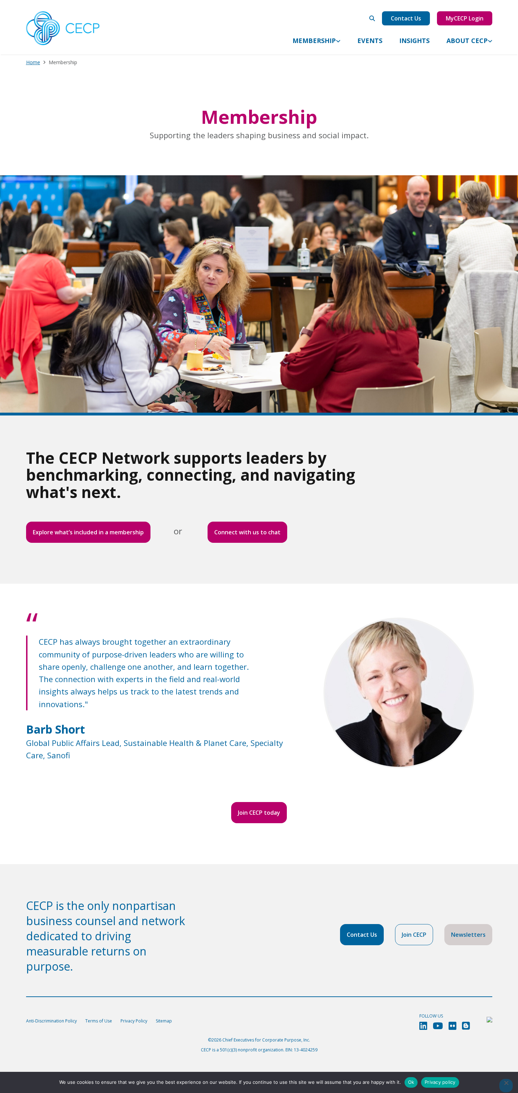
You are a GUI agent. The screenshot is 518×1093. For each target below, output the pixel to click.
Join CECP (414, 935)
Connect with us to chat (247, 532)
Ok (411, 1082)
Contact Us (406, 18)
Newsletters (468, 935)
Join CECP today (259, 812)
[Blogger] (466, 1026)
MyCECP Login (464, 18)
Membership (314, 40)
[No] (506, 1085)
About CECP (467, 40)
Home (33, 62)
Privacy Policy (134, 1021)
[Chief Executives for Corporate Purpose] (63, 28)
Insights (414, 40)
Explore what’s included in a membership (88, 532)
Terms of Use (98, 1021)
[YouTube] (438, 1026)
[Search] (372, 18)
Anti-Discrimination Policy (51, 1021)
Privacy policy (440, 1082)
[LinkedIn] (423, 1026)
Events (369, 40)
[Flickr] (452, 1026)
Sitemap (164, 1021)
